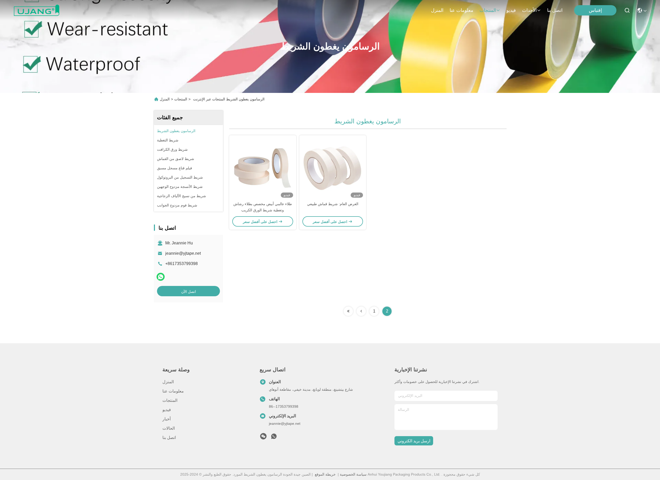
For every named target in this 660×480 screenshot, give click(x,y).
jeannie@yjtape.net (183, 253)
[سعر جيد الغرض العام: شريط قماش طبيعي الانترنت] (332, 168)
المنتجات (488, 10)
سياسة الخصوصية (353, 474)
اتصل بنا (555, 10)
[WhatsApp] (160, 277)
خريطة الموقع (325, 474)
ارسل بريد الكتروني (414, 441)
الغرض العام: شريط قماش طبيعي (332, 204)
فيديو (511, 10)
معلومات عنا (461, 10)
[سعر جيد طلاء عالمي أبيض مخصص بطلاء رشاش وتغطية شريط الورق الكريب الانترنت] (262, 168)
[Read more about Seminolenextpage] (348, 311)
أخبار (166, 419)
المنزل (437, 10)
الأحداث (529, 10)
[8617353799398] (273, 438)
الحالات (168, 428)
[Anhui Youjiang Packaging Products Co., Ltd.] (36, 10)
